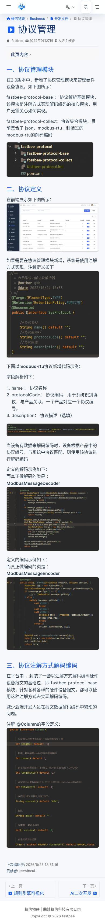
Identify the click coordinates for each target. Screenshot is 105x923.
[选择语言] (70, 7)
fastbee (17, 41)
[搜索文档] (86, 7)
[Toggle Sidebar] (9, 7)
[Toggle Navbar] (97, 6)
